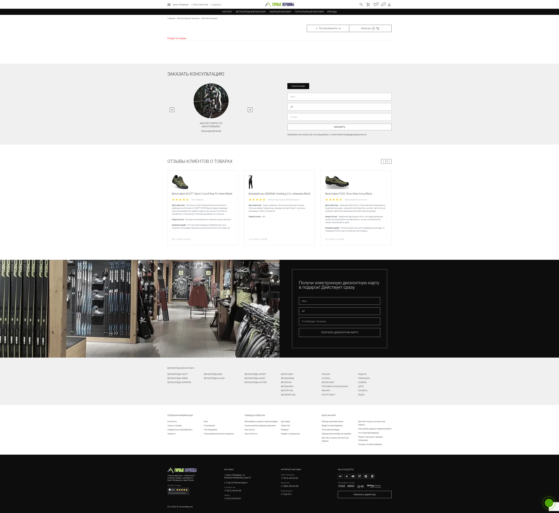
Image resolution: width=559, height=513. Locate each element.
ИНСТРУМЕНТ (328, 395)
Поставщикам (210, 429)
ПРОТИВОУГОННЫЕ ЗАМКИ (335, 386)
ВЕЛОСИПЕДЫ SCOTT (177, 374)
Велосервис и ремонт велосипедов (261, 421)
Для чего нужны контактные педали (335, 439)
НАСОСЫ (326, 378)
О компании (209, 425)
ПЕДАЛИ (362, 374)
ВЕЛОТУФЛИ (287, 374)
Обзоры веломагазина (332, 421)
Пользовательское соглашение (218, 434)
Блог (206, 421)
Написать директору (365, 494)
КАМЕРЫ (362, 382)
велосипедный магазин (180, 368)
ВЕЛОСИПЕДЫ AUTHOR (256, 382)
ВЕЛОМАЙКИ (287, 386)
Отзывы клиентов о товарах (199, 161)
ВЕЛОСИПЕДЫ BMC (213, 374)
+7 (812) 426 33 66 (199, 4)
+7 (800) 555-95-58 (289, 486)
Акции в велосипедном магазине (260, 425)
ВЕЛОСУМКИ (328, 382)
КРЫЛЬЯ (326, 374)
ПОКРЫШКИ (364, 378)
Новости (171, 434)
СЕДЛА (361, 395)
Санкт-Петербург (181, 4)
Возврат (285, 429)
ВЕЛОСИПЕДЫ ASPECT (255, 374)
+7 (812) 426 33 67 (232, 498)
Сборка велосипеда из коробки (336, 434)
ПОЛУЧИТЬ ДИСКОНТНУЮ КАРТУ (339, 332)
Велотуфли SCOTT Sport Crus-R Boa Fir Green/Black (202, 193)
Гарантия (285, 425)
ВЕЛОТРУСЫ (287, 390)
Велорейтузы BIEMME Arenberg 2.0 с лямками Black (279, 193)
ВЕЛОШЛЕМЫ (287, 378)
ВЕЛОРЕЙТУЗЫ (288, 395)
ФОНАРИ (326, 390)
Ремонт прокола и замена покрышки (370, 438)
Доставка (285, 421)
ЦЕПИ (361, 386)
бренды (332, 11)
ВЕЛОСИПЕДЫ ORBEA (177, 378)
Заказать (339, 127)
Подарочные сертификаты (180, 429)
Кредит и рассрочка (290, 434)
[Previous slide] (172, 109)
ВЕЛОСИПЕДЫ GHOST (255, 378)
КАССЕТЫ (362, 390)
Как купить (250, 429)
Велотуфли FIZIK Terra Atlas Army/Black (348, 193)
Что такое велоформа (368, 433)
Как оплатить (251, 434)
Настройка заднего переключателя (374, 429)
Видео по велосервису (332, 425)
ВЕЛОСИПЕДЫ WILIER (214, 378)
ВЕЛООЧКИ (286, 382)
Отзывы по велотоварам (370, 444)
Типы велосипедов (330, 429)
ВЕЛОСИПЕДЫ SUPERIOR (179, 382)
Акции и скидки (174, 425)
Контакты (172, 421)
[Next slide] (250, 109)
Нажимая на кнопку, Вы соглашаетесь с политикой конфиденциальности (327, 134)
